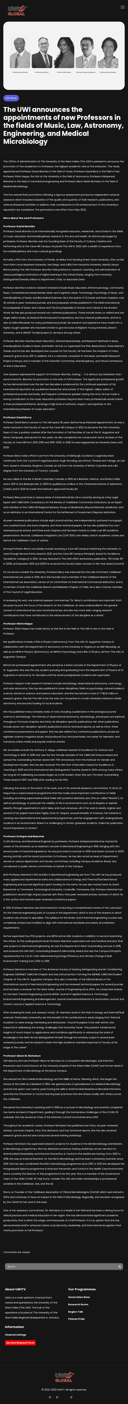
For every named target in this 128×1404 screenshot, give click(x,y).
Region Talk (75, 1311)
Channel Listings (15, 1334)
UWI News (11, 98)
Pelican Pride (76, 1319)
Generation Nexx (79, 1297)
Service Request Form (20, 1342)
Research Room (78, 1304)
